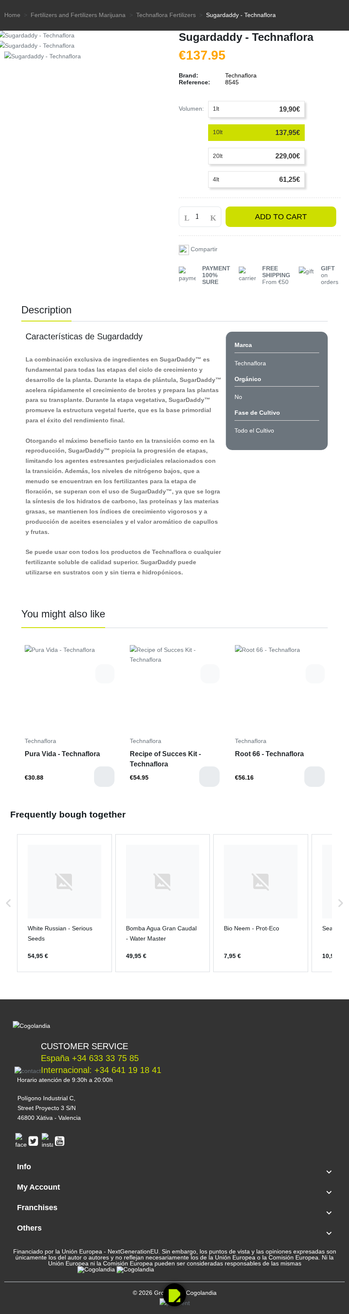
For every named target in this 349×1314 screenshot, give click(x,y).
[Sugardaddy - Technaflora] (42, 55)
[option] (69, 719)
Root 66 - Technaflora (269, 753)
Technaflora (40, 740)
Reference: (194, 82)
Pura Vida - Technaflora (62, 753)
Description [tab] (46, 310)
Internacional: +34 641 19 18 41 (101, 1070)
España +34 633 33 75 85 (90, 1058)
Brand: (188, 75)
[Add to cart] (104, 776)
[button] (8, 903)
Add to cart (281, 216)
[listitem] (64, 903)
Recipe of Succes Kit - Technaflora (165, 759)
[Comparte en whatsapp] (185, 249)
